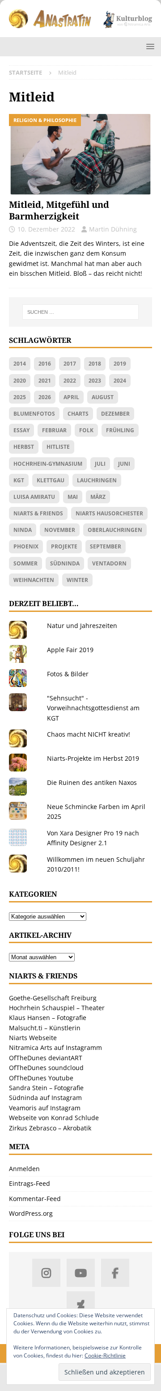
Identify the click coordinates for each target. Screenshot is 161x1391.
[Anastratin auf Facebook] (115, 1273)
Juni (124, 464)
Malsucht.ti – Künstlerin (44, 1028)
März (98, 497)
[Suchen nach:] (80, 312)
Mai (73, 497)
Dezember (115, 413)
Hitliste (58, 447)
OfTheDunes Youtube (41, 1078)
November (59, 530)
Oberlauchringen (115, 530)
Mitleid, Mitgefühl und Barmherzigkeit (59, 210)
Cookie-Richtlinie (105, 1355)
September (105, 546)
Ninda (22, 530)
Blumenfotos (34, 413)
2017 (70, 363)
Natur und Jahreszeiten (82, 625)
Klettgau (50, 480)
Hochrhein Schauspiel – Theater (57, 1007)
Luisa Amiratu (34, 497)
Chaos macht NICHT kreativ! (88, 734)
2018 (95, 363)
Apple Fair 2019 (70, 649)
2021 (44, 380)
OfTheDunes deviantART (45, 1058)
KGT (18, 480)
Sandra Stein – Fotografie (46, 1087)
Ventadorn (109, 563)
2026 (44, 397)
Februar (54, 430)
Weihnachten (33, 580)
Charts (78, 413)
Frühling (120, 430)
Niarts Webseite (33, 1037)
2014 (19, 363)
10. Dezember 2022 (46, 229)
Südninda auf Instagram (45, 1097)
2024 (120, 380)
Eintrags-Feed (29, 1183)
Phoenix (25, 546)
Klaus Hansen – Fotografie (47, 1017)
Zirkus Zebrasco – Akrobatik (50, 1128)
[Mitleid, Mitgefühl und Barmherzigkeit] (80, 154)
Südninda (65, 563)
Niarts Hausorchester (109, 513)
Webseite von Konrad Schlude (54, 1117)
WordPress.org (31, 1213)
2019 (120, 363)
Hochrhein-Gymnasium (47, 464)
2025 (19, 397)
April (71, 397)
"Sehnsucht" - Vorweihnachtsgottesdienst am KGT (93, 708)
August (103, 397)
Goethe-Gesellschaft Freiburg (53, 998)
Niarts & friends (38, 513)
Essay (21, 430)
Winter (77, 580)
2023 (95, 380)
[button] (149, 46)
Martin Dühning (113, 229)
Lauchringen (97, 480)
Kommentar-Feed (35, 1198)
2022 (70, 380)
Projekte (64, 546)
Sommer (25, 563)
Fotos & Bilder (68, 674)
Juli (100, 464)
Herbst (23, 447)
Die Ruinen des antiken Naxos (92, 782)
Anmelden (24, 1168)
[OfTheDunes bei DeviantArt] (81, 1305)
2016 (44, 363)
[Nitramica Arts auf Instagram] (46, 1273)
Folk (86, 430)
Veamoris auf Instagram (44, 1108)
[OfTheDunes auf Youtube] (81, 1273)
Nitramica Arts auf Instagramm (55, 1047)
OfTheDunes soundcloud (46, 1067)
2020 (19, 380)
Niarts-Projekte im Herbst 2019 (93, 758)
